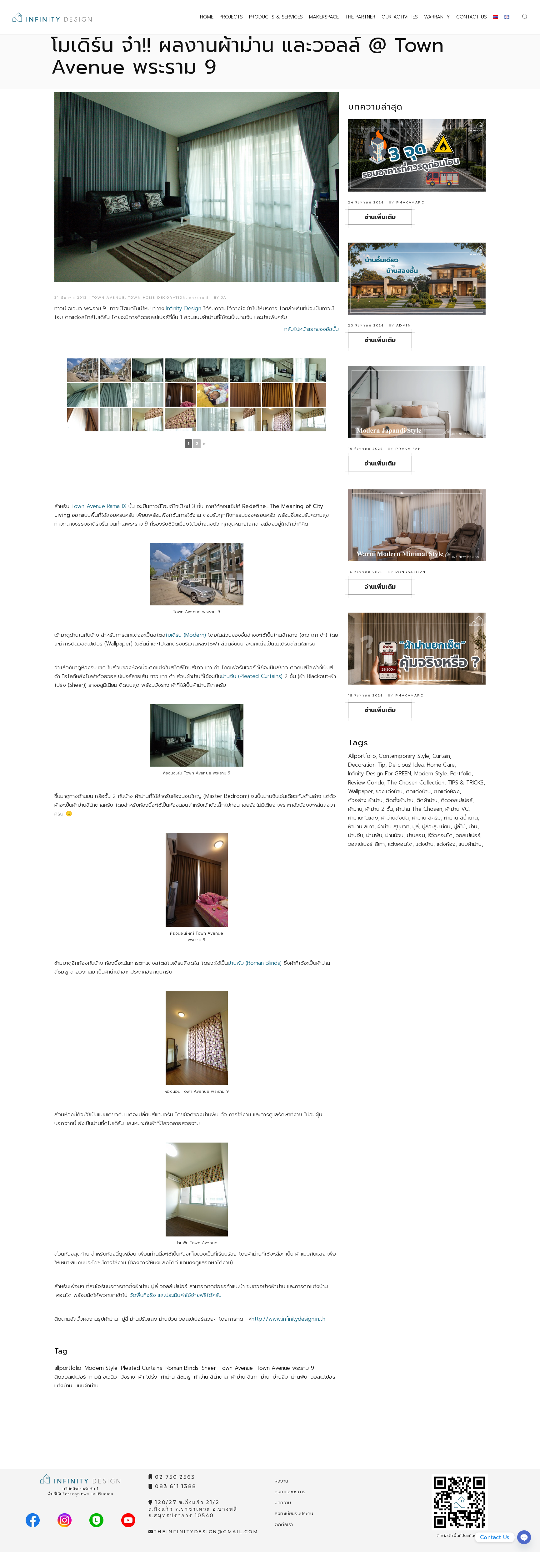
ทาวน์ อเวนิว (103, 1377)
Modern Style (101, 1368)
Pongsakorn (410, 572)
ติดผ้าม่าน (427, 800)
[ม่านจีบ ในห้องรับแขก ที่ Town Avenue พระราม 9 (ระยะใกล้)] (115, 395)
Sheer (209, 1368)
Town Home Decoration (157, 297)
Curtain (441, 756)
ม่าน (265, 1377)
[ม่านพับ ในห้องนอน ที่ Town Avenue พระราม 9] (147, 419)
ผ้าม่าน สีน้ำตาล (211, 1377)
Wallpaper (360, 791)
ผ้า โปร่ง (147, 1377)
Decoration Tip (366, 765)
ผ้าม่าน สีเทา (244, 1377)
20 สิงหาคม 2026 (366, 325)
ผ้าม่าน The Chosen (419, 809)
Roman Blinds (182, 1368)
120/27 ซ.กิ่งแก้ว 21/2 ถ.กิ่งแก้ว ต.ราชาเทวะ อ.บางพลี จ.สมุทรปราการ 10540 (193, 1509)
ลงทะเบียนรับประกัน (294, 1513)
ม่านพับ (299, 1377)
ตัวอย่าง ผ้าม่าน (365, 800)
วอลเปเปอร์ (323, 1377)
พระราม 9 (199, 297)
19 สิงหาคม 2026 (365, 449)
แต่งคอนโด (400, 844)
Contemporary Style (404, 756)
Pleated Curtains (141, 1368)
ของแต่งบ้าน (389, 791)
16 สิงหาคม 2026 (365, 572)
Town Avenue (108, 297)
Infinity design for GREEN (379, 773)
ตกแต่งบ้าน (418, 791)
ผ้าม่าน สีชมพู (176, 1377)
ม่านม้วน (394, 835)
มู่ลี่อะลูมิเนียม (436, 826)
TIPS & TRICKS (465, 783)
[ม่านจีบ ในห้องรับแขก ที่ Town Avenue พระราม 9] (147, 370)
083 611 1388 (175, 1486)
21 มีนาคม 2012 (70, 297)
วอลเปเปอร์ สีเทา (366, 844)
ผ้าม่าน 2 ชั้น (379, 809)
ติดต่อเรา (284, 1524)
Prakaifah (408, 449)
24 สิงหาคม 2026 (366, 202)
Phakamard (410, 202)
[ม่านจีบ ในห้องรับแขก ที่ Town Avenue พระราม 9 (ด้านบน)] (82, 395)
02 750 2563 (174, 1477)
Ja (224, 297)
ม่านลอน (416, 835)
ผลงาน (281, 1480)
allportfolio (67, 1368)
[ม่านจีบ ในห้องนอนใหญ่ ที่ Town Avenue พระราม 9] (180, 395)
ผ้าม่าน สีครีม (426, 818)
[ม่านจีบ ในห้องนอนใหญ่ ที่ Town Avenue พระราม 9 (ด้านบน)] (310, 395)
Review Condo (366, 783)
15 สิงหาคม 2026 (365, 695)
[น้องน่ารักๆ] (212, 395)
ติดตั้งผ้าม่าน (399, 800)
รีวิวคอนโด (440, 835)
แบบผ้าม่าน (87, 1385)
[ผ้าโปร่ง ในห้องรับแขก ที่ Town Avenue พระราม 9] (147, 395)
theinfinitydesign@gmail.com (205, 1531)
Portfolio (461, 773)
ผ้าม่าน (355, 809)
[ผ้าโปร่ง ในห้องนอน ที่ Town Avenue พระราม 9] (212, 419)
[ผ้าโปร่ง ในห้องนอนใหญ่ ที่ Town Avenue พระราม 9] (115, 419)
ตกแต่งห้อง (446, 791)
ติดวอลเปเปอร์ (70, 1377)
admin (403, 325)
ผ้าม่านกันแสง (363, 818)
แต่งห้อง (446, 844)
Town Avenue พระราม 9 (285, 1368)
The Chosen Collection (415, 783)
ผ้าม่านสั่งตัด (395, 818)
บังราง (128, 1377)
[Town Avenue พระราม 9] (82, 370)
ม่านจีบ (280, 1377)
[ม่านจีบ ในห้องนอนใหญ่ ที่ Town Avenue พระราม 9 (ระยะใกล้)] (277, 395)
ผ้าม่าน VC (456, 809)
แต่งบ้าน (63, 1385)
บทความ (283, 1502)
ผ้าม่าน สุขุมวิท (393, 826)
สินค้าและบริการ (290, 1491)
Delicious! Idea (406, 765)
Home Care (441, 765)
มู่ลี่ (415, 826)
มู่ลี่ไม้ (460, 826)
